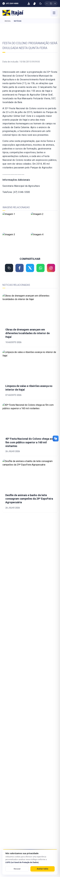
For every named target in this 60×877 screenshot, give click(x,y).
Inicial (8, 21)
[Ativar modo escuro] (40, 3)
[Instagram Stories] (51, 268)
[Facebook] (19, 268)
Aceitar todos (42, 869)
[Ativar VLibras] (34, 3)
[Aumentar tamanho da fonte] (55, 3)
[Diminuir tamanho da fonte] (47, 3)
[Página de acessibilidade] (29, 3)
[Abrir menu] (54, 12)
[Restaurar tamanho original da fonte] (51, 3)
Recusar (17, 869)
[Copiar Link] (9, 268)
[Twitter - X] (30, 268)
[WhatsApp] (40, 268)
